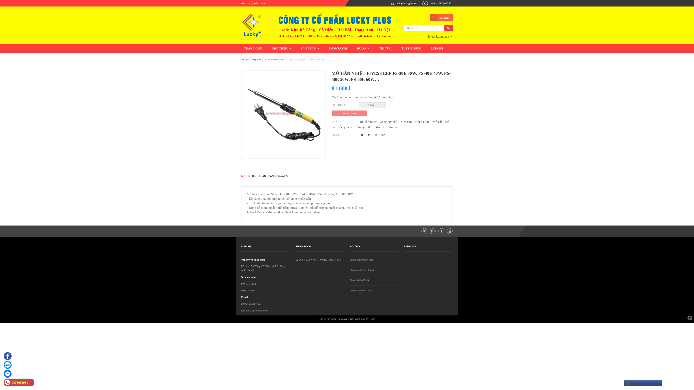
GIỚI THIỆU (280, 48)
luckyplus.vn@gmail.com (254, 310)
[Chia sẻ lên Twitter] (369, 134)
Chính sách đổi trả (359, 280)
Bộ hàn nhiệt (368, 122)
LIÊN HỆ (437, 48)
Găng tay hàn (388, 122)
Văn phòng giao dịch (253, 259)
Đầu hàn (392, 127)
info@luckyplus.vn (407, 3)
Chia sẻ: (336, 135)
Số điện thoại (248, 277)
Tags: (335, 121)
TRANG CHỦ (253, 48)
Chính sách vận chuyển (362, 270)
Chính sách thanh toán (361, 259)
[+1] (383, 134)
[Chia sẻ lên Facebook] (362, 134)
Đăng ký (245, 4)
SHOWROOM (338, 48)
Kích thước (339, 105)
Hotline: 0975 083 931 (441, 3)
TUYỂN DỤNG (411, 48)
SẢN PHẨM (309, 48)
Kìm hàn (406, 122)
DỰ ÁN (362, 48)
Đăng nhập (260, 4)
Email (244, 297)
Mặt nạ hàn (422, 122)
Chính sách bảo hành (361, 290)
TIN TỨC (385, 48)
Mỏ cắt (437, 122)
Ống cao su (346, 127)
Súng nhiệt (364, 127)
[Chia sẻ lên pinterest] (376, 134)
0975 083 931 (248, 290)
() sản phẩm (443, 18)
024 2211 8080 (248, 284)
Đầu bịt (379, 127)
